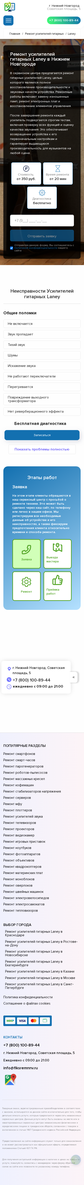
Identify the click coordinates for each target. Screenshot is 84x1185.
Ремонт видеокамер (18, 835)
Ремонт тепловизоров (20, 911)
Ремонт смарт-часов (19, 760)
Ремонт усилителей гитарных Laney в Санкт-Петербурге (39, 986)
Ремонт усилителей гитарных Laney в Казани (39, 971)
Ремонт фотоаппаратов (21, 854)
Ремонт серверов (17, 798)
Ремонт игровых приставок (24, 842)
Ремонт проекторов (18, 829)
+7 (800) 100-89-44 (63, 20)
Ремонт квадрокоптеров (22, 867)
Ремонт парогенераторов (23, 766)
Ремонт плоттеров (17, 810)
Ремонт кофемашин (18, 785)
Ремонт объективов (18, 860)
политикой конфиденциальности (35, 248)
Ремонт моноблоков (18, 879)
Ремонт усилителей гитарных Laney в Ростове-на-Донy (41, 943)
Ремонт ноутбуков (17, 848)
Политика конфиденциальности (28, 997)
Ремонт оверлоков (17, 885)
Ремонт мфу (12, 804)
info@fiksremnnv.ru (20, 1067)
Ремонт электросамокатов (24, 904)
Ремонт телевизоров (19, 823)
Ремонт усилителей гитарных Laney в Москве (40, 978)
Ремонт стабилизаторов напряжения (32, 791)
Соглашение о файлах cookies (26, 1003)
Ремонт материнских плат (23, 873)
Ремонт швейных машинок (23, 892)
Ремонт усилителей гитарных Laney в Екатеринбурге (33, 963)
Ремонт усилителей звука (23, 816)
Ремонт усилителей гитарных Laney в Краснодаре (33, 933)
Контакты (12, 1037)
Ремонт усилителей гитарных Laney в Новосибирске (33, 953)
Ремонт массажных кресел (24, 779)
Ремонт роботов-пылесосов (25, 773)
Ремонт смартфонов (19, 754)
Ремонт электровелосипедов (26, 898)
